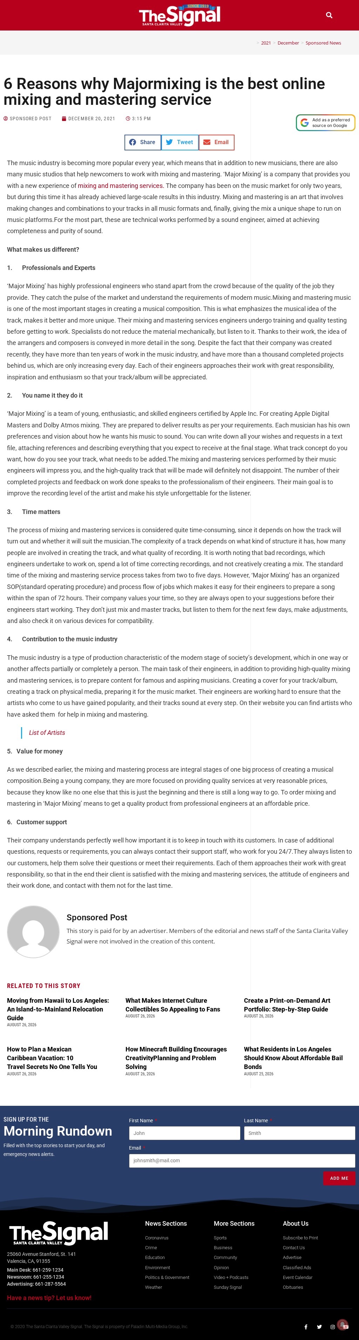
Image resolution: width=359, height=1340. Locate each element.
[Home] (253, 43)
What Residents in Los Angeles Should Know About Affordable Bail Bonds (293, 1057)
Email (135, 1148)
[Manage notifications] (342, 1324)
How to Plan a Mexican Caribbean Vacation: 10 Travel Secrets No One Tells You (53, 1057)
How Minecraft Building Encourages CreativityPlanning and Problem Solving (176, 1057)
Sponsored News (323, 43)
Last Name (256, 1120)
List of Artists (47, 732)
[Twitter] (319, 1327)
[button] (30, 16)
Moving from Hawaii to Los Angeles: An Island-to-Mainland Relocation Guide (58, 1009)
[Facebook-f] (306, 1327)
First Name (141, 1120)
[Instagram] (332, 1327)
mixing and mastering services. (121, 185)
